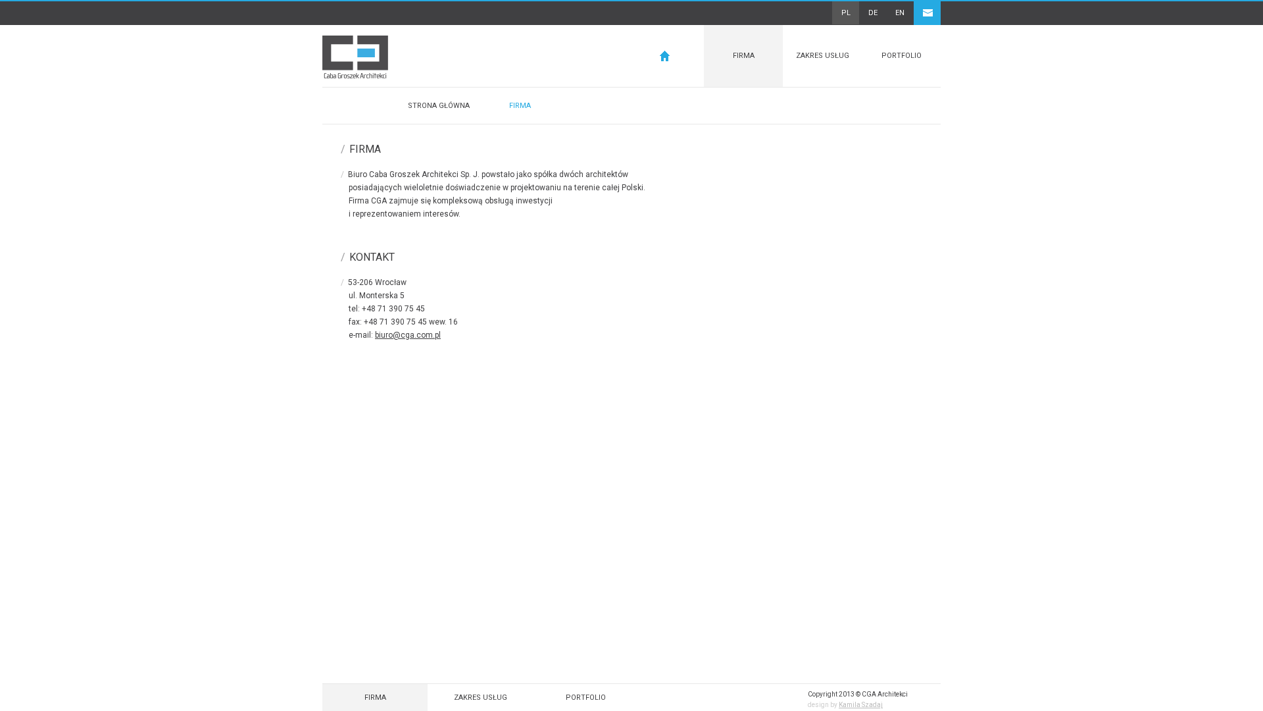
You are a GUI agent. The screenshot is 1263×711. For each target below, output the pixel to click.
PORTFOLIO (901, 55)
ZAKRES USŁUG (822, 55)
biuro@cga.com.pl (408, 335)
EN (899, 13)
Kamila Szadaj (861, 704)
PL (846, 13)
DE (873, 13)
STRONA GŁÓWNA (439, 105)
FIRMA (744, 55)
